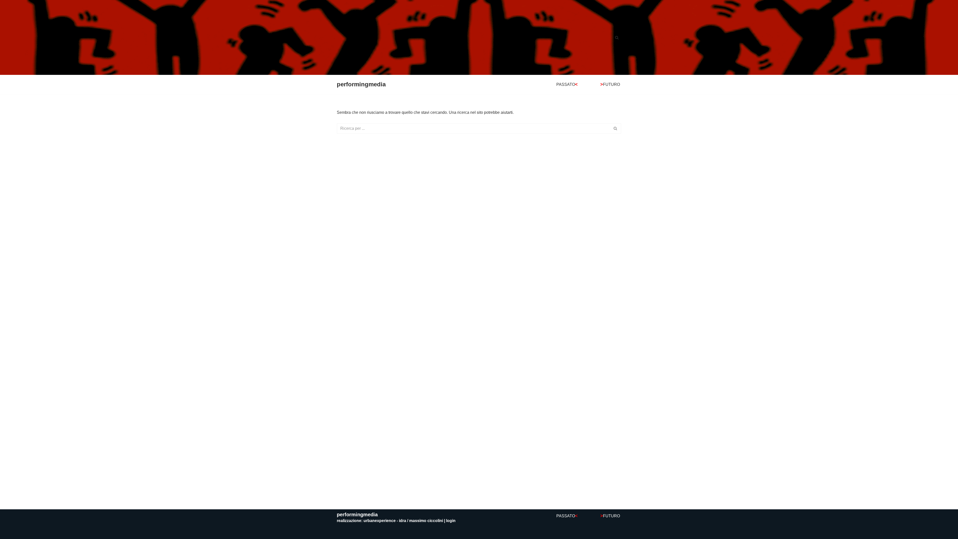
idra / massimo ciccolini (421, 521)
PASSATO (567, 84)
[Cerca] (617, 37)
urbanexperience (379, 521)
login (451, 521)
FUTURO (610, 84)
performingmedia (357, 514)
